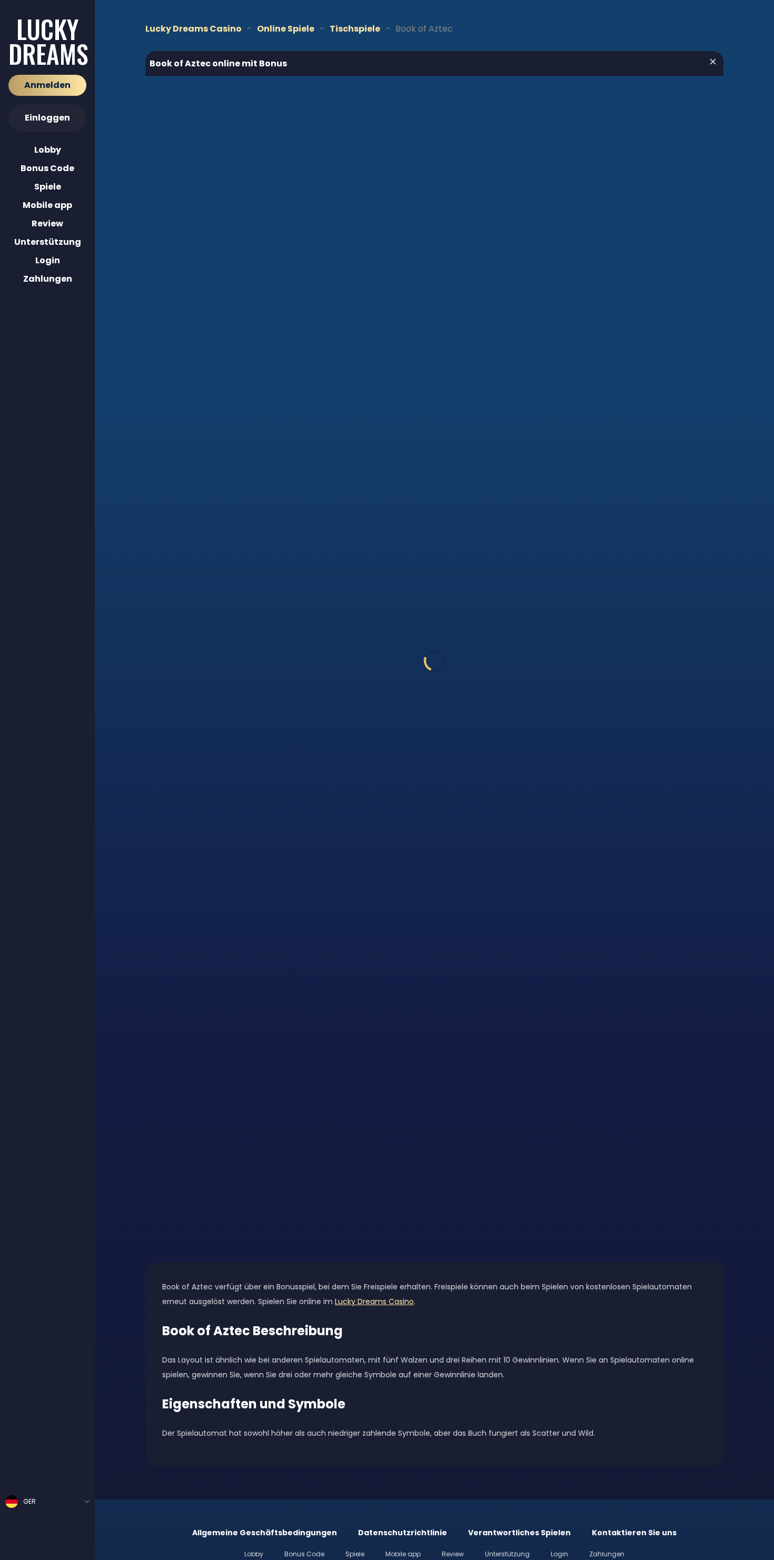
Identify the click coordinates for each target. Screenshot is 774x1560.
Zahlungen (47, 279)
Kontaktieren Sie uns (634, 1532)
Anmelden (47, 85)
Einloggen (47, 118)
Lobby (47, 150)
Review (47, 223)
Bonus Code (47, 168)
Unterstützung (47, 242)
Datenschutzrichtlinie (402, 1532)
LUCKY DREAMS (47, 41)
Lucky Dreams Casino (374, 1301)
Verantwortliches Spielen (519, 1532)
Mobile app (47, 205)
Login (47, 260)
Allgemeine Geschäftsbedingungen (264, 1532)
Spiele (47, 187)
